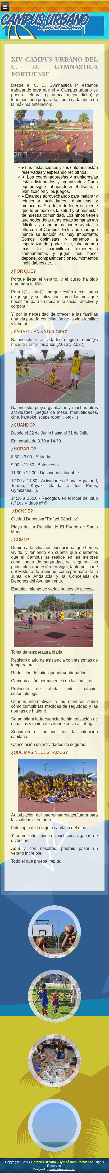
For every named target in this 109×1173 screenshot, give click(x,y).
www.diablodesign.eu (62, 1169)
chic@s (38, 292)
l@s (26, 292)
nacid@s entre (24, 344)
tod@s (36, 284)
